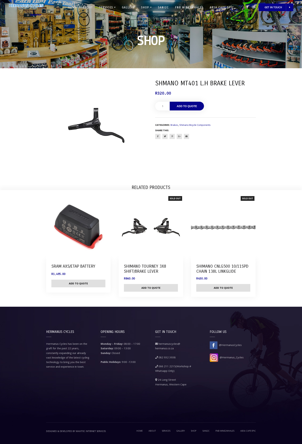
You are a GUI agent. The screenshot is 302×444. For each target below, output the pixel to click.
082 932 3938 (167, 357)
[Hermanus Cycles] (26, 9)
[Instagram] (253, 7)
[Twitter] (165, 136)
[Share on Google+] (179, 136)
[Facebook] (247, 7)
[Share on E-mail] (186, 136)
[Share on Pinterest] (172, 136)
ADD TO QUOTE (187, 106)
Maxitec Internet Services (91, 431)
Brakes (174, 124)
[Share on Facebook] (157, 136)
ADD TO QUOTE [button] (78, 283)
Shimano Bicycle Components (195, 124)
